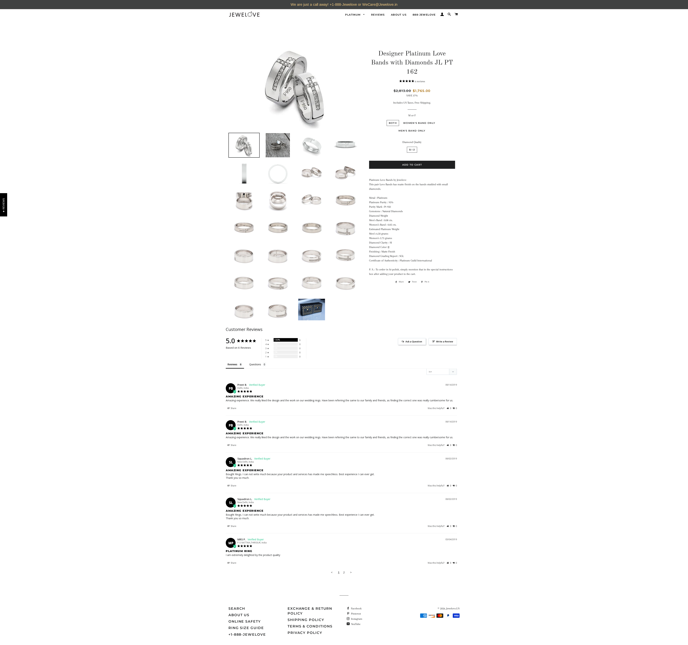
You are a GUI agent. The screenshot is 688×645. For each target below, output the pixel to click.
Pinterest (355, 613)
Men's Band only (412, 130)
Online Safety (244, 621)
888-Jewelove (424, 14)
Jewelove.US (453, 608)
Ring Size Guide (246, 628)
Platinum (353, 14)
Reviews (378, 14)
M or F (412, 115)
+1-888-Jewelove (247, 634)
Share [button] (233, 408)
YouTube (355, 624)
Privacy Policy (305, 633)
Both (393, 122)
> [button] (351, 572)
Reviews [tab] (232, 364)
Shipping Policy (306, 620)
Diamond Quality (412, 142)
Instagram (356, 618)
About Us (399, 14)
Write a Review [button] (444, 341)
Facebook (356, 608)
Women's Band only (419, 122)
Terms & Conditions (310, 626)
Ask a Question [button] (413, 341)
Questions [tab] (255, 364)
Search (236, 608)
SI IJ (412, 149)
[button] (449, 408)
